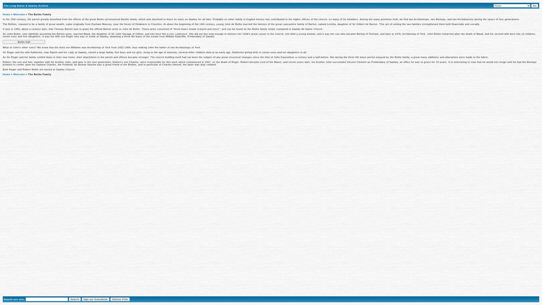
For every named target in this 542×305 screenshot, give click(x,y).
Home (6, 14)
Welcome (19, 14)
